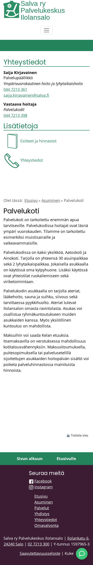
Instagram (43, 486)
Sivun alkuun (30, 458)
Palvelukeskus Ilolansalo (43, 14)
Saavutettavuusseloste (40, 553)
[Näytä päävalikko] (46, 30)
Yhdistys (42, 513)
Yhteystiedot (45, 519)
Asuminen (51, 200)
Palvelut (41, 507)
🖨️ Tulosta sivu (77, 435)
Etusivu (31, 200)
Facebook (43, 481)
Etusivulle (66, 458)
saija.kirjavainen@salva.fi (26, 95)
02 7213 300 (38, 544)
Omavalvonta (46, 525)
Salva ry (33, 3)
